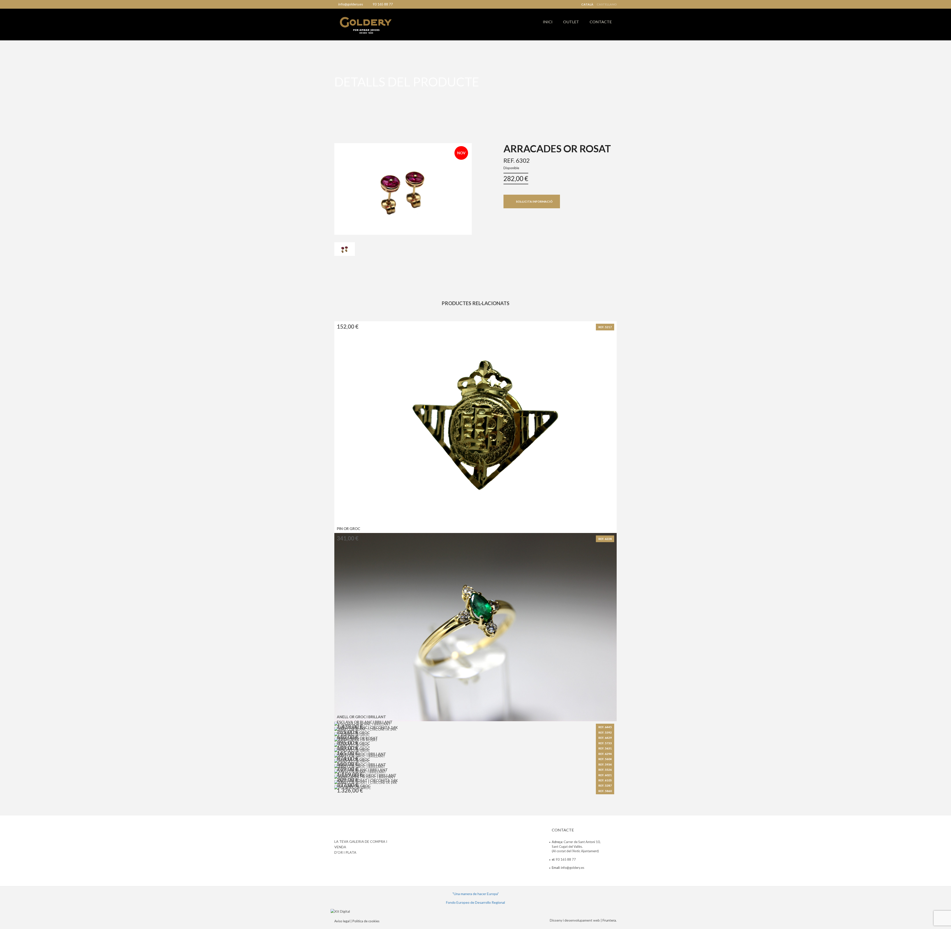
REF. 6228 (605, 539)
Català (587, 4)
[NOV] (403, 188)
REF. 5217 (605, 327)
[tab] (344, 249)
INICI (548, 21)
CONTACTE (601, 21)
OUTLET (571, 21)
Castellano (607, 4)
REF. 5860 (605, 791)
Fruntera (609, 920)
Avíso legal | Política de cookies (356, 921)
